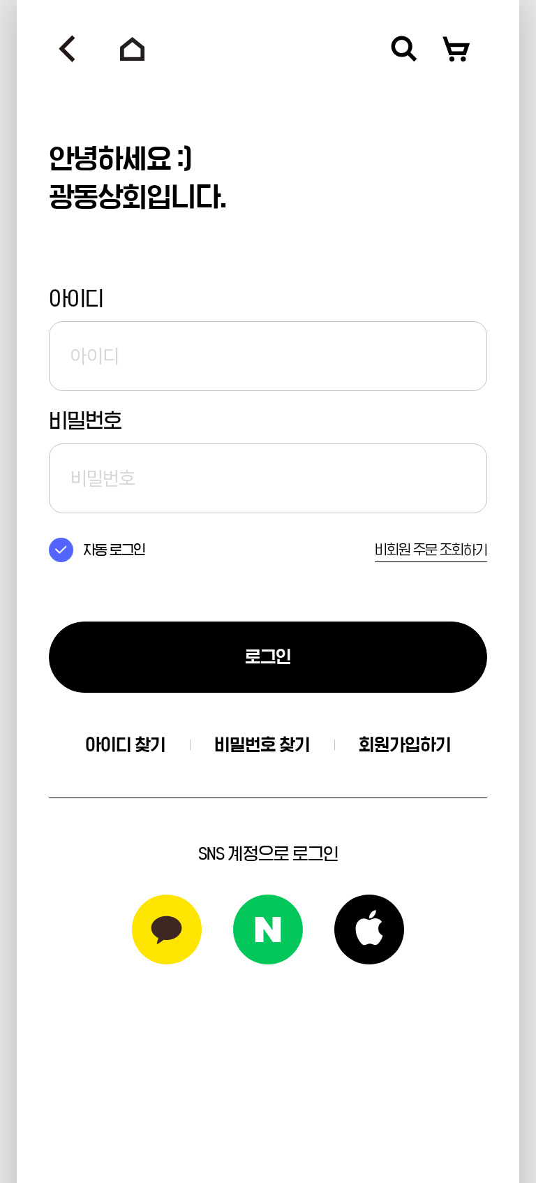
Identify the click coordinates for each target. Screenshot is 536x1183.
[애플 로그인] (369, 929)
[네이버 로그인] (268, 929)
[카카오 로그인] (167, 929)
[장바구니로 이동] (456, 49)
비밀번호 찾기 (262, 744)
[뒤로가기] (67, 49)
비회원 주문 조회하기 (431, 549)
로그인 (268, 656)
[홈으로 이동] (132, 49)
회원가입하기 (405, 744)
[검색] (404, 49)
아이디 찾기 (125, 744)
